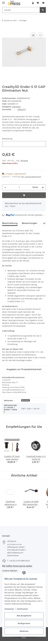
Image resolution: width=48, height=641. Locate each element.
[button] (33, 3)
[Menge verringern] (5, 187)
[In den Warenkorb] (4, 28)
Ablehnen (24, 631)
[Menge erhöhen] (43, 187)
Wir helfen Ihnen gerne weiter (17, 565)
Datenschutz (22, 609)
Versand (24, 160)
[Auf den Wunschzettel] (40, 35)
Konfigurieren (24, 623)
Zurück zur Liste (10, 20)
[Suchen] (43, 10)
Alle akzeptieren (24, 615)
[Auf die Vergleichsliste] (33, 35)
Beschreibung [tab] (10, 223)
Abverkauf (25, 400)
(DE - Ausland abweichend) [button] (31, 177)
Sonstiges (16, 106)
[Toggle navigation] (3, 1)
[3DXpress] (14, 3)
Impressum (9, 609)
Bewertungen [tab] (29, 223)
